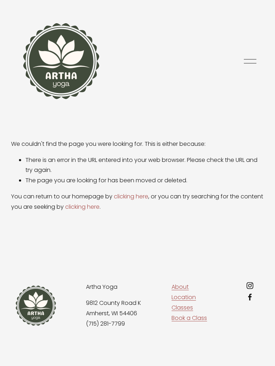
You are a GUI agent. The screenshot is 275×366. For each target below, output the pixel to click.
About (180, 287)
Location (184, 297)
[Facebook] (250, 297)
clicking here (131, 196)
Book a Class (189, 318)
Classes (182, 307)
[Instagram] (250, 285)
